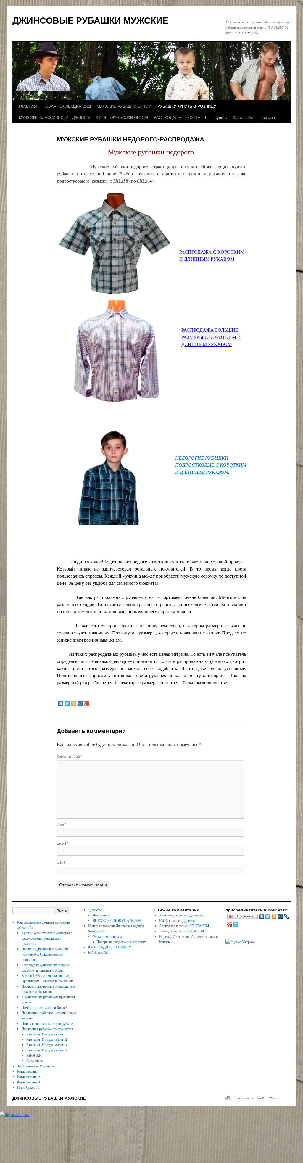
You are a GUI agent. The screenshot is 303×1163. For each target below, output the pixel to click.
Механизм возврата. (108, 936)
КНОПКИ (34, 1055)
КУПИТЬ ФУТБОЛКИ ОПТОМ (122, 117)
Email (62, 842)
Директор (95, 909)
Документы (101, 915)
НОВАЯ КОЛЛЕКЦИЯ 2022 (67, 106)
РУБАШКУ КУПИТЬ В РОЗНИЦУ (186, 106)
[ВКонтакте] (60, 703)
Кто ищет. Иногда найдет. (45, 1034)
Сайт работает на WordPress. (254, 1098)
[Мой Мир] (80, 703)
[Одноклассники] (73, 703)
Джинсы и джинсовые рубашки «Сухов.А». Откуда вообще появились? (45, 954)
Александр (167, 915)
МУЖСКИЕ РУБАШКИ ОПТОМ (124, 106)
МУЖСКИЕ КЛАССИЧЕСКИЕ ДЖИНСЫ (54, 117)
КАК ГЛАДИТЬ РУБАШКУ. (110, 947)
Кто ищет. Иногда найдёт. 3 (46, 1044)
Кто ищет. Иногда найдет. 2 (46, 1039)
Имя (61, 824)
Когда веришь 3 (28, 1082)
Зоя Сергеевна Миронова (36, 1066)
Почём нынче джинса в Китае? (44, 1007)
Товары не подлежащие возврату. (122, 941)
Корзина (267, 117)
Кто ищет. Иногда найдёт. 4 (46, 1050)
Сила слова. (35, 1060)
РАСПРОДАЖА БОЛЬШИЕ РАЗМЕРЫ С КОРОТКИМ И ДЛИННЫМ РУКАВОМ (211, 337)
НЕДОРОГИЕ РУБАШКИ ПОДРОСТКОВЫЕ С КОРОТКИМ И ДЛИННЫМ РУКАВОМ (210, 465)
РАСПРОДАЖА (167, 117)
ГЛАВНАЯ (28, 106)
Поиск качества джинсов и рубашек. (48, 1023)
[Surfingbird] (236, 924)
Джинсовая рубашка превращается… (49, 1028)
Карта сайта (243, 117)
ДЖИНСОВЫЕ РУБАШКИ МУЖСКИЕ (90, 20)
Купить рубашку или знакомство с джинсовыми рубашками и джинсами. (47, 938)
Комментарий (69, 756)
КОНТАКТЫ (198, 117)
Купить (221, 117)
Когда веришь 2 (28, 1076)
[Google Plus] (86, 703)
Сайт (61, 861)
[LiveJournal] (286, 916)
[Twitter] (67, 703)
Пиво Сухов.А (28, 1087)
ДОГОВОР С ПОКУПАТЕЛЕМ (117, 920)
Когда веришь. (27, 1071)
